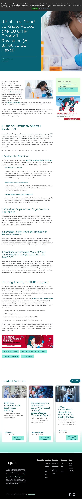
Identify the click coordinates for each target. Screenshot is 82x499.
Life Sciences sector (13, 102)
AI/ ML (53, 473)
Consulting (47, 463)
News (62, 466)
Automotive (55, 463)
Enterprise (47, 469)
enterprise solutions (18, 476)
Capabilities (40, 460)
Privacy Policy (31, 494)
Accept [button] (35, 8)
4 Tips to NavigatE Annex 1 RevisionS (68, 85)
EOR (46, 474)
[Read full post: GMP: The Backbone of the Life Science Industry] (14, 392)
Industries (55, 460)
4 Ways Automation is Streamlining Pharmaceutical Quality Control (66, 412)
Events (62, 471)
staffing (8, 476)
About (70, 460)
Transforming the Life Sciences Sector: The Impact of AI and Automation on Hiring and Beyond (40, 409)
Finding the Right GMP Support (66, 90)
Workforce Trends (10, 351)
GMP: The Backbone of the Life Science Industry (12, 407)
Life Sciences (27, 356)
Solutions (48, 460)
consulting (22, 473)
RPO (46, 471)
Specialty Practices (11, 356)
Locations (71, 468)
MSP (46, 477)
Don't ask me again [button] (44, 8)
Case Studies (64, 469)
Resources (64, 460)
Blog (62, 463)
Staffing (47, 466)
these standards (15, 92)
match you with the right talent (42, 298)
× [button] (1, 2)
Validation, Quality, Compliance (33, 351)
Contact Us (71, 470)
